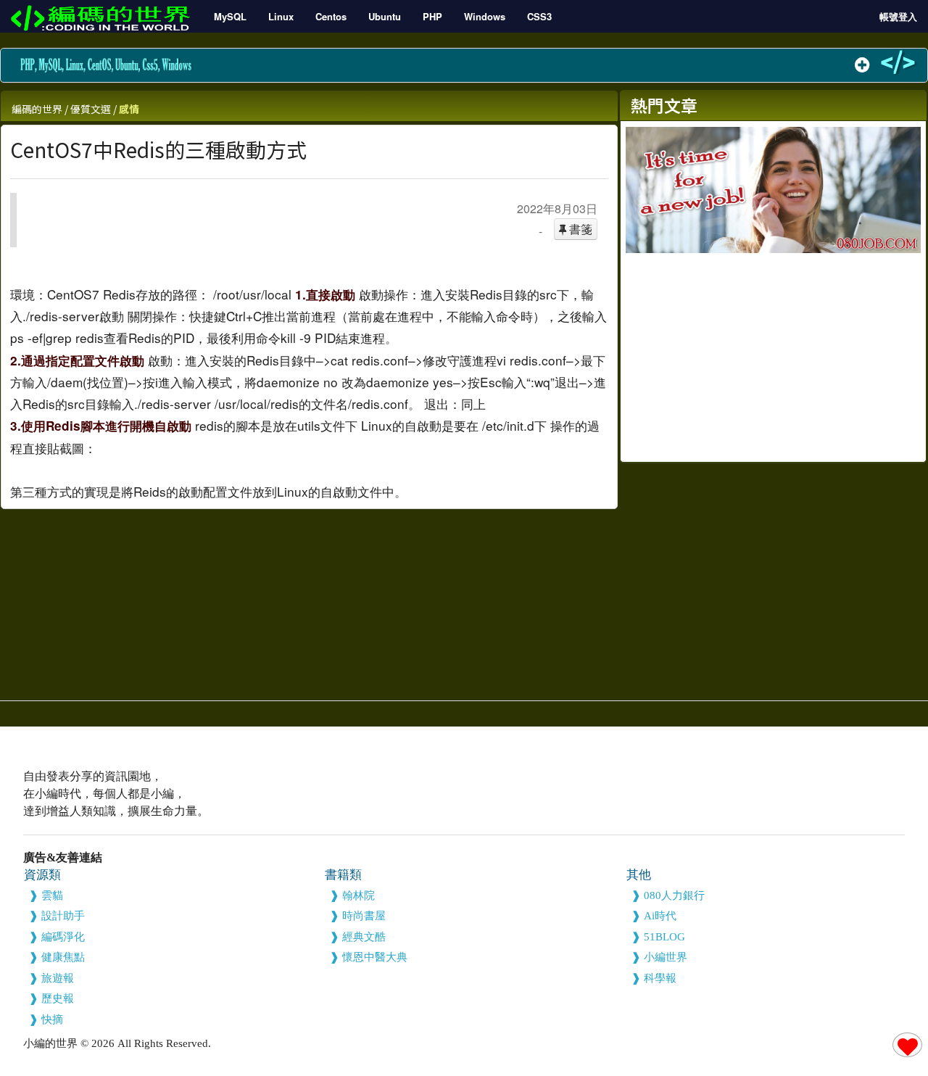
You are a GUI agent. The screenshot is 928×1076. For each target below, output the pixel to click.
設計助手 (63, 916)
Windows (484, 16)
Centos (331, 16)
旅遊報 (57, 978)
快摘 (52, 1019)
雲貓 (52, 895)
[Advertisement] (773, 354)
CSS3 (539, 16)
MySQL (230, 16)
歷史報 (57, 998)
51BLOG (664, 937)
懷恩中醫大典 (374, 957)
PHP (432, 16)
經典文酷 (364, 937)
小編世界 (665, 957)
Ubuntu (384, 16)
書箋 (579, 229)
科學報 (660, 978)
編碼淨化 (63, 937)
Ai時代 (660, 916)
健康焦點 (63, 957)
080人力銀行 (674, 895)
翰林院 (358, 895)
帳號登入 (898, 16)
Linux (281, 16)
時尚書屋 (364, 916)
